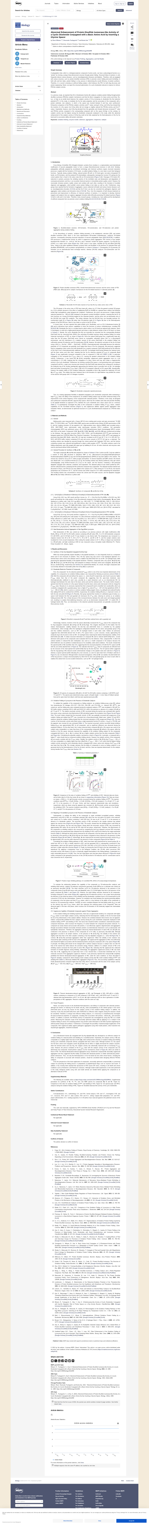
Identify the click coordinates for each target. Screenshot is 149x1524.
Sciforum (98, 1494)
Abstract (19, 105)
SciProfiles (99, 1503)
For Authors (79, 1494)
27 (55, 328)
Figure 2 (75, 243)
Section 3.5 (77, 749)
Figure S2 (110, 719)
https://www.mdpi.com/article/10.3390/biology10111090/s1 (93, 1079)
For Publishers (80, 1503)
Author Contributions (22, 118)
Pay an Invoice (59, 1496)
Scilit (109, 1157)
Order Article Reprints (113, 24)
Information (66, 3)
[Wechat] (66, 1361)
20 (104, 237)
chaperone (97, 119)
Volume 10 (31, 16)
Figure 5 (75, 646)
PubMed (116, 1177)
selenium (82, 119)
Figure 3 (54, 354)
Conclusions (20, 113)
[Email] (52, 1361)
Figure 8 (114, 935)
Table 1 (105, 354)
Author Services (79, 3)
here (60, 1404)
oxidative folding (63, 119)
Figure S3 (75, 892)
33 (116, 721)
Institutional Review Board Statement (27, 122)
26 (52, 326)
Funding (19, 120)
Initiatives (91, 3)
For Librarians (80, 1501)
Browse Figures (70, 63)
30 (61, 590)
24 (111, 237)
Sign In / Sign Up (119, 3)
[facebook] (62, 1361)
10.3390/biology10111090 (49, 16)
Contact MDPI (59, 1501)
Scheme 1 (96, 247)
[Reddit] (69, 1361)
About (100, 3)
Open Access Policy (61, 1498)
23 (109, 237)
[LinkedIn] (59, 1361)
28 (57, 328)
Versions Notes (84, 63)
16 (99, 199)
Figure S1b (79, 823)
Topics (56, 3)
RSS (122, 1481)
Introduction (20, 107)
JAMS (97, 1508)
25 (72, 314)
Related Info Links (21, 72)
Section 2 (78, 564)
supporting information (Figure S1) (98, 797)
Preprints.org (99, 1498)
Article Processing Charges (63, 1494)
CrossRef (104, 1157)
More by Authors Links (22, 76)
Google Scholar (69, 1152)
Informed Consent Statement (24, 124)
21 (106, 237)
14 (95, 199)
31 (62, 602)
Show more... (18, 67)
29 (64, 437)
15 (97, 199)
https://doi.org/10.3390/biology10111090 (79, 51)
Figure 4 (70, 594)
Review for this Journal (28, 35)
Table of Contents (21, 99)
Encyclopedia (99, 1505)
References (20, 130)
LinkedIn (118, 1494)
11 (90, 199)
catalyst (103, 119)
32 (81, 713)
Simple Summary (21, 103)
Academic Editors (21, 49)
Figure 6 (109, 713)
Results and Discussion (23, 111)
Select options (20, 1501)
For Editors (79, 1498)
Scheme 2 (92, 452)
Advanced (129, 10)
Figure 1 (97, 177)
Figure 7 (76, 847)
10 (85, 191)
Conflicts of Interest (22, 128)
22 (107, 237)
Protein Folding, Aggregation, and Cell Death (89, 59)
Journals (47, 3)
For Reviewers (80, 1496)
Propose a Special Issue (28, 40)
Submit (131, 4)
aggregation (89, 119)
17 (101, 199)
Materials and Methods (23, 109)
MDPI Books (99, 1496)
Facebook (118, 1496)
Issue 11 (38, 16)
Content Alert (130, 1481)
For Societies (79, 1505)
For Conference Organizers (83, 1508)
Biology (24, 16)
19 (105, 199)
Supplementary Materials (24, 115)
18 (103, 199)
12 (92, 199)
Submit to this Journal (28, 31)
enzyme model (73, 119)
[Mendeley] (73, 1361)
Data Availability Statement (24, 126)
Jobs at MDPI (59, 1503)
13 (94, 199)
